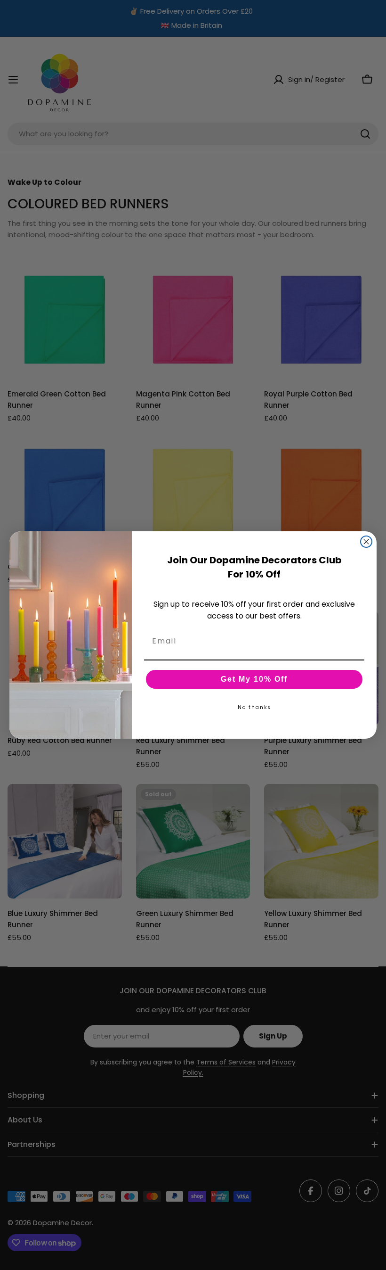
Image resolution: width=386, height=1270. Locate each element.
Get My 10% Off (254, 679)
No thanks (254, 707)
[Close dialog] (366, 541)
